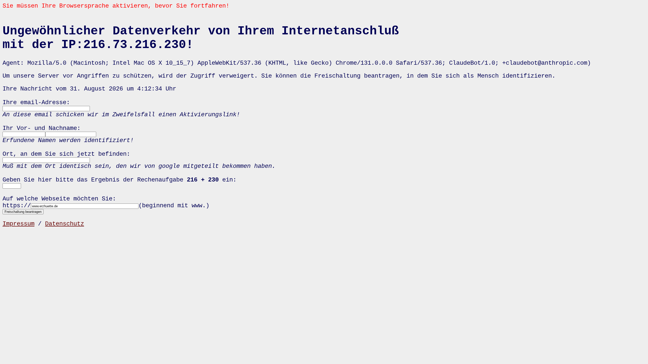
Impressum (18, 223)
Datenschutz (64, 223)
